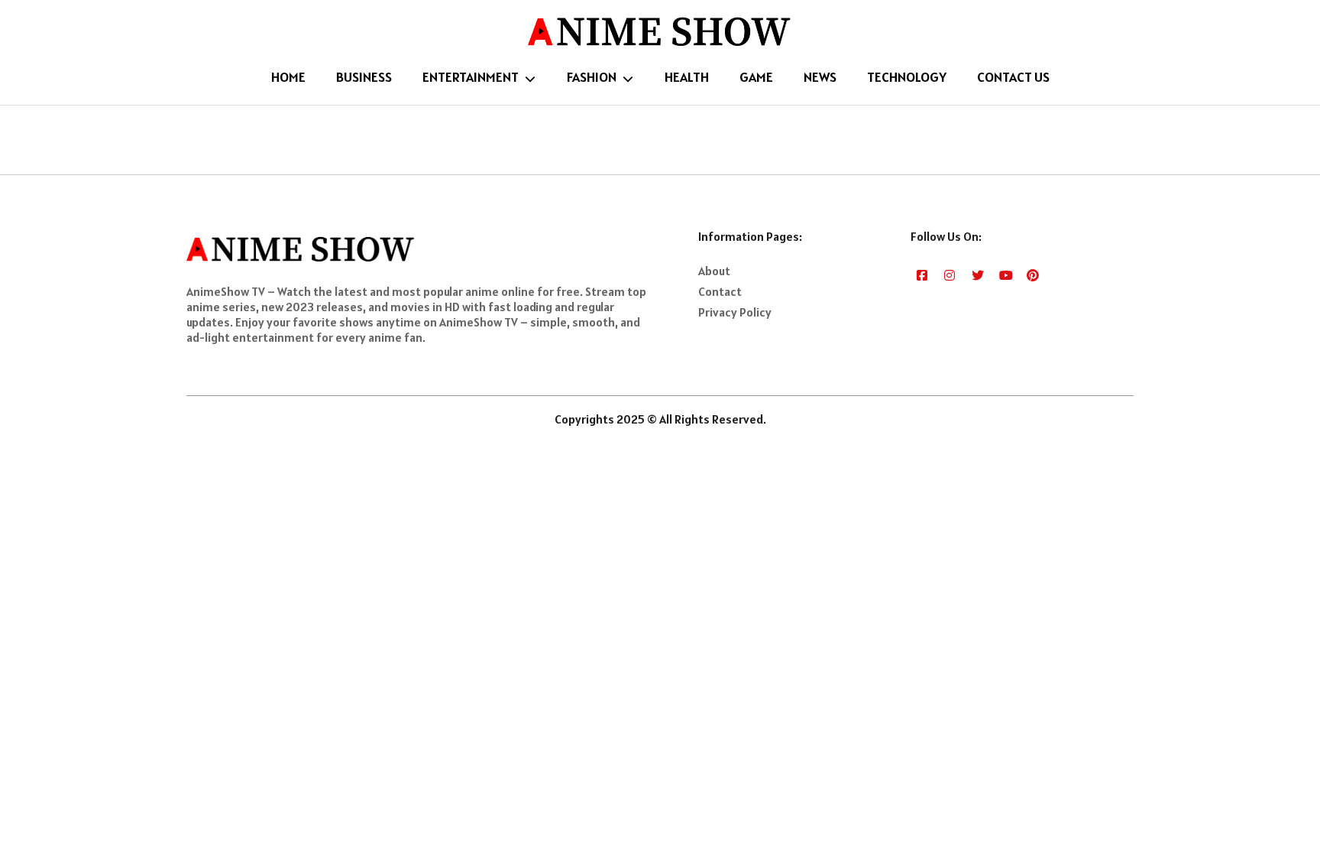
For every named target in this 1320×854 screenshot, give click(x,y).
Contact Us (1013, 77)
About (714, 270)
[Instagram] (950, 274)
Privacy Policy (735, 312)
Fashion (591, 77)
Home (288, 77)
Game (756, 77)
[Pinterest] (1033, 274)
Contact (720, 291)
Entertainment (470, 77)
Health (687, 77)
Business (364, 77)
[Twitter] (978, 274)
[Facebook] (923, 274)
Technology (906, 77)
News (820, 77)
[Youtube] (1005, 274)
